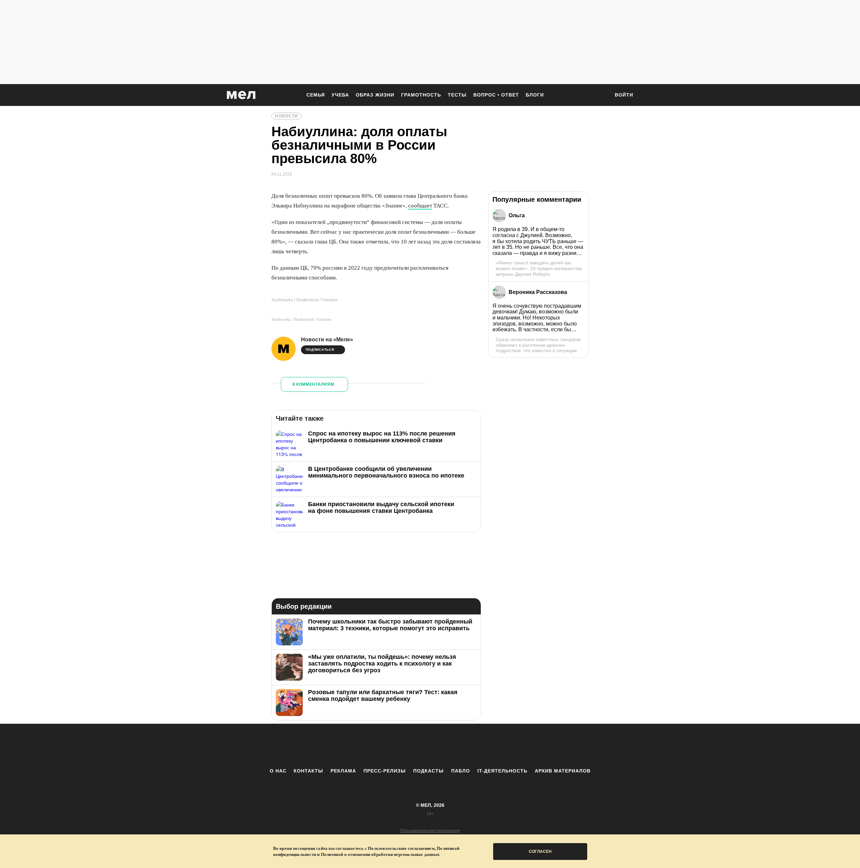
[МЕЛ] (241, 95)
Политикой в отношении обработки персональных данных (380, 854)
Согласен (540, 851)
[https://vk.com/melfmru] (411, 745)
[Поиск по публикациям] (601, 95)
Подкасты (428, 770)
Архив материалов (563, 770)
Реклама (343, 770)
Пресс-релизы (384, 770)
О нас (278, 770)
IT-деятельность (502, 770)
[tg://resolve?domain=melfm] (374, 745)
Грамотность (421, 95)
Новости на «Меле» (327, 339)
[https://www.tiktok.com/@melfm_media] (430, 745)
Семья (315, 95)
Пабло (460, 770)
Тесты (457, 95)
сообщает (420, 205)
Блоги (535, 95)
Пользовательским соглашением (401, 848)
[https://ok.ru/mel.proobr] (467, 745)
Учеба (340, 95)
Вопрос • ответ (496, 95)
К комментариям (313, 384)
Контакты (308, 770)
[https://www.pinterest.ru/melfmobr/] (448, 745)
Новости (286, 116)
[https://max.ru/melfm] (485, 745)
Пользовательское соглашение (430, 830)
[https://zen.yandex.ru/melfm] (393, 745)
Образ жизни (375, 95)
